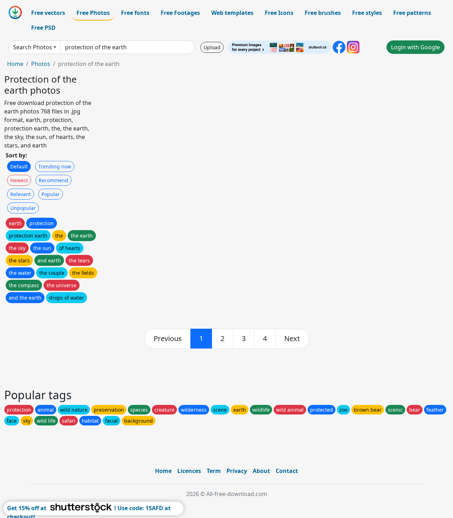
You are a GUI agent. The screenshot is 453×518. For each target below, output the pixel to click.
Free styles (367, 13)
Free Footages (180, 13)
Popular (50, 194)
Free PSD (43, 28)
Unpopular (23, 208)
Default (19, 166)
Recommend (53, 180)
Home (15, 64)
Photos (40, 64)
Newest (19, 180)
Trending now (54, 166)
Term (214, 471)
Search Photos (32, 47)
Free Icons (279, 13)
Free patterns (412, 13)
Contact (287, 471)
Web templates (232, 13)
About (261, 471)
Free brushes (323, 13)
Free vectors (48, 13)
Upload (211, 47)
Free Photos (93, 13)
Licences (189, 471)
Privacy (236, 471)
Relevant (20, 194)
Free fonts (135, 13)
